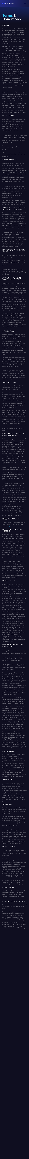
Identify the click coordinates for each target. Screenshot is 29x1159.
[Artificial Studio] (8, 3)
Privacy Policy (6, 526)
